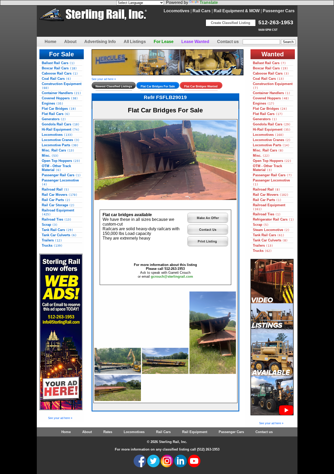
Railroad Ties (56, 219)
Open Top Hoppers (61, 161)
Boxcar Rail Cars (59, 68)
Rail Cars (202, 11)
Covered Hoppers (60, 98)
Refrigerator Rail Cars (273, 219)
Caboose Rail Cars (60, 73)
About (70, 41)
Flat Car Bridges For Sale (158, 86)
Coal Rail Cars (56, 79)
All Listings (135, 41)
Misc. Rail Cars (58, 150)
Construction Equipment (61, 86)
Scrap (50, 225)
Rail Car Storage (58, 205)
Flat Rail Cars (56, 114)
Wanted (272, 54)
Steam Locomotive (271, 230)
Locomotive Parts (60, 145)
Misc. (50, 155)
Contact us (228, 41)
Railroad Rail (55, 189)
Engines (52, 103)
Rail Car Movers (59, 195)
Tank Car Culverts (59, 235)
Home (50, 41)
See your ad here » (60, 418)
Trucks (52, 245)
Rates (107, 432)
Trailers (52, 240)
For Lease (164, 41)
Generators (54, 119)
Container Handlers (61, 93)
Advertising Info (100, 41)
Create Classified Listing (230, 23)
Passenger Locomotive (60, 182)
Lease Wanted (195, 41)
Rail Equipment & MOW (237, 11)
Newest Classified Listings (114, 86)
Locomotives (176, 11)
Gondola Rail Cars (61, 124)
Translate (209, 2)
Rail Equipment (194, 432)
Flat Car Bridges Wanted (201, 86)
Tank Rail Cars (57, 230)
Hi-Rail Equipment (61, 129)
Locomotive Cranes (61, 140)
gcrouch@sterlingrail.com (172, 276)
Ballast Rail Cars (58, 63)
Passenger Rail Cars (61, 175)
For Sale (61, 54)
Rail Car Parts (56, 200)
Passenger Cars (279, 11)
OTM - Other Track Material (56, 168)
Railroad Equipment (58, 212)
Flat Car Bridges (59, 109)
